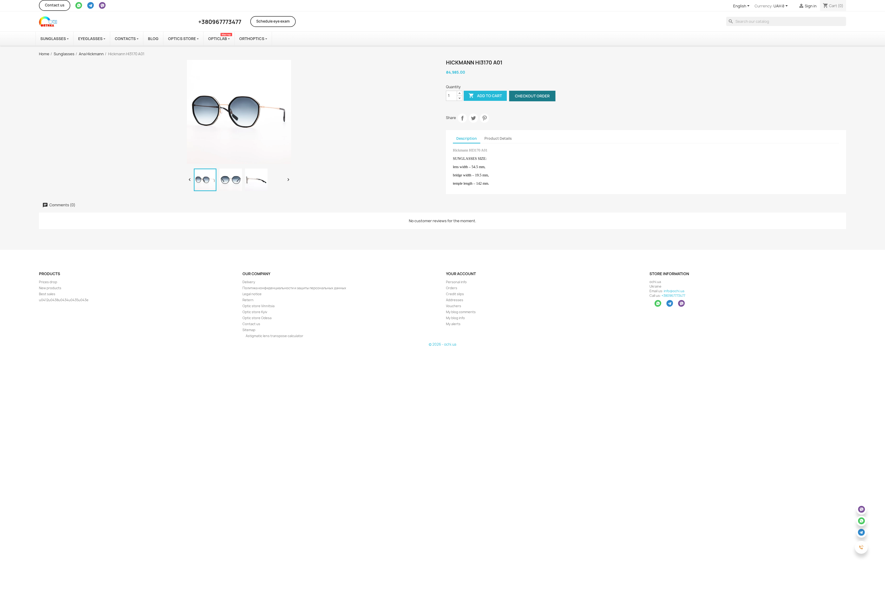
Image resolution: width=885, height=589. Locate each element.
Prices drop (48, 282)
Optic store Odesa (256, 318)
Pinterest (484, 118)
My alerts (453, 324)
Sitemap (248, 330)
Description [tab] (466, 138)
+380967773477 (673, 295)
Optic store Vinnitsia (258, 306)
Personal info (456, 282)
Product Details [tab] (498, 138)
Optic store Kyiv (254, 312)
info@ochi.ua (674, 291)
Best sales (47, 294)
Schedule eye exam (273, 21)
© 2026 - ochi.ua (442, 344)
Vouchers (453, 306)
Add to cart (485, 95)
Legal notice (252, 294)
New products (50, 288)
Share (462, 118)
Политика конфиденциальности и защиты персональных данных (294, 288)
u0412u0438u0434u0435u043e (63, 300)
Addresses (454, 300)
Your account (461, 273)
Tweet (473, 118)
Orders (451, 288)
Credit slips (455, 294)
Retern (248, 300)
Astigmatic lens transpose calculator (274, 336)
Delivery (248, 282)
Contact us (54, 5)
